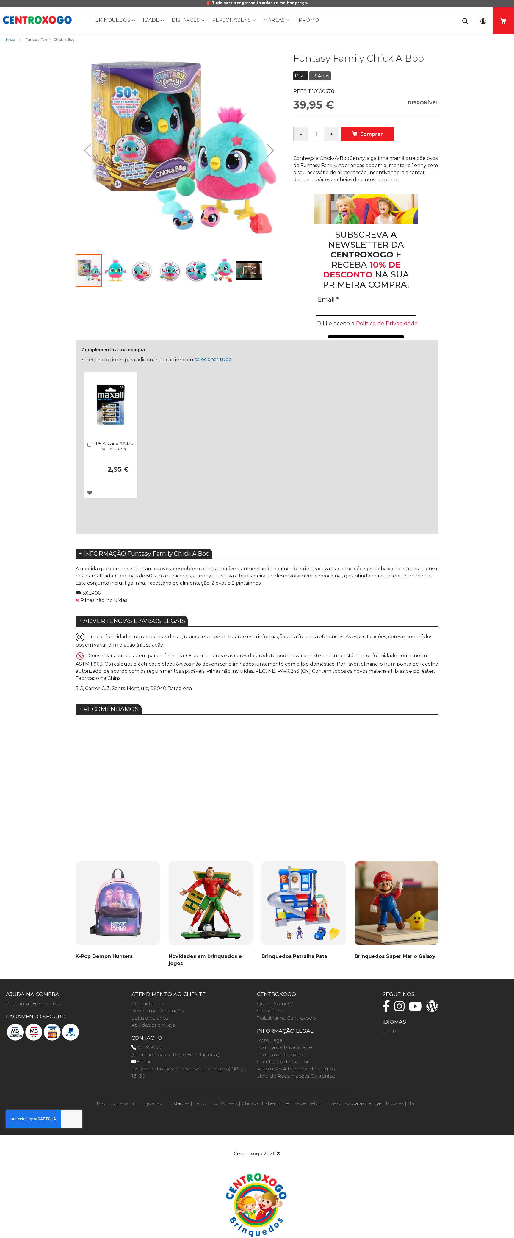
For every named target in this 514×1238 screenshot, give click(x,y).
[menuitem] (114, 20)
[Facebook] (388, 1009)
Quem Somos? (275, 1003)
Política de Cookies (280, 1054)
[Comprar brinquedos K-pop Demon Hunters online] (118, 906)
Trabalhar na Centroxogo (286, 1018)
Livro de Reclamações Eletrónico (296, 1076)
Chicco (250, 1103)
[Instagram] (401, 1009)
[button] (87, 150)
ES (386, 1031)
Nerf (413, 1103)
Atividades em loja (153, 1025)
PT (396, 1031)
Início (10, 39)
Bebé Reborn (309, 1103)
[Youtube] (417, 1009)
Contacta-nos (147, 1003)
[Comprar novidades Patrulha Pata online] (303, 906)
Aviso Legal (270, 1040)
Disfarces (178, 1103)
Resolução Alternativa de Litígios (296, 1069)
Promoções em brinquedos (130, 1103)
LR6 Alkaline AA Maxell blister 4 (114, 446)
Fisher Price (275, 1103)
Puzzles (395, 1103)
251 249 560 (149, 1047)
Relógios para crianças (355, 1103)
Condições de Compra (284, 1061)
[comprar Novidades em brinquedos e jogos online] (211, 906)
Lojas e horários (149, 1018)
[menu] (257, 20)
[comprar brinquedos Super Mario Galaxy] (397, 906)
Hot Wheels (224, 1103)
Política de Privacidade (284, 1047)
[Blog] (433, 1009)
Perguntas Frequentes (33, 1003)
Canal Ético (270, 1011)
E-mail (143, 1061)
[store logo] (37, 20)
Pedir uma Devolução (157, 1011)
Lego (199, 1103)
